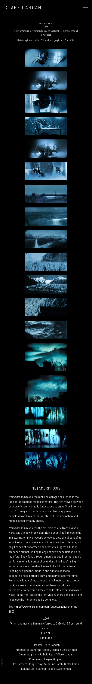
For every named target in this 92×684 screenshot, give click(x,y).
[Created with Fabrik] (1, 663)
